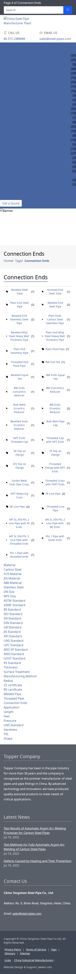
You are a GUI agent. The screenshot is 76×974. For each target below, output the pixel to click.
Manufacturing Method (20, 676)
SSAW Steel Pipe (12, 122)
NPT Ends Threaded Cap (19, 439)
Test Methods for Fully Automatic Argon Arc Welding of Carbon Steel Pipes (34, 847)
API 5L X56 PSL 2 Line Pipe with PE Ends (19, 523)
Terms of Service (36, 949)
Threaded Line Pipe (55, 508)
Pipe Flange (9, 184)
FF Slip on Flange (55, 452)
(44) (73, 69)
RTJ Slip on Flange (19, 465)
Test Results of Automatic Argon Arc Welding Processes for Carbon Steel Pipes (35, 830)
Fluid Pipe (7, 144)
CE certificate (13, 685)
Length (8, 712)
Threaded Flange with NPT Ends (55, 467)
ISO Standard (13, 614)
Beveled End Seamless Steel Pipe (19, 319)
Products (8, 51)
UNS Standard (13, 641)
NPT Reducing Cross (19, 495)
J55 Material (12, 578)
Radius (8, 681)
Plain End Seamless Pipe (19, 351)
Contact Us (9, 198)
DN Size (9, 592)
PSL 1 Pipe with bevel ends (55, 538)
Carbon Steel (13, 569)
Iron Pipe (7, 95)
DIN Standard (13, 623)
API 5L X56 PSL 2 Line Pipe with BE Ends (55, 523)
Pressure (10, 721)
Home (4, 46)
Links (8, 960)
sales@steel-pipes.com (55, 39)
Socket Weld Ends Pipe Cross (19, 482)
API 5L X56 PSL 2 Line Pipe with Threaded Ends (19, 539)
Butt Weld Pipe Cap (55, 423)
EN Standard (12, 618)
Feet (7, 716)
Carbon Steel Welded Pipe (20, 78)
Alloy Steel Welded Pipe (18, 64)
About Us (7, 193)
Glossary (10, 953)
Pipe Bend (7, 175)
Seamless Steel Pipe (15, 127)
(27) (73, 153)
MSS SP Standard (16, 649)
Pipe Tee (6, 162)
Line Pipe (6, 149)
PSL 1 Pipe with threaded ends (19, 554)
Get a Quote (10, 203)
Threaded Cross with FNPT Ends (55, 482)
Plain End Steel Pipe (19, 304)
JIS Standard (12, 632)
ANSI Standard (14, 654)
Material (9, 565)
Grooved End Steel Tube (55, 291)
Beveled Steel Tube (19, 291)
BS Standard (12, 609)
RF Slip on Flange (20, 452)
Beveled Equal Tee (19, 376)
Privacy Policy (13, 949)
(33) (73, 55)
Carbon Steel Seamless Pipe (21, 73)
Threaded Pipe (14, 698)
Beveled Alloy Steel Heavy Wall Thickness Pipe (19, 336)
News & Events (11, 189)
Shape (8, 738)
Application (11, 707)
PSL (6, 734)
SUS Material (13, 574)
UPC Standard (13, 645)
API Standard (13, 636)
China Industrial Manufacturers (33, 960)
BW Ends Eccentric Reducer (55, 408)
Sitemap (25, 953)
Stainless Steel (14, 587)
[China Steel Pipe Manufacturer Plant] (26, 22)
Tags (18, 261)
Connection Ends (37, 261)
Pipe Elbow (8, 158)
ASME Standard (14, 605)
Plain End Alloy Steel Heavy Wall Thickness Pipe (55, 336)
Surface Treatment (17, 672)
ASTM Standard (14, 601)
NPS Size (10, 596)
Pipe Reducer (10, 171)
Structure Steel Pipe (16, 131)
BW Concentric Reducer (55, 389)
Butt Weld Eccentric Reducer (19, 408)
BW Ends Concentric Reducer (19, 391)
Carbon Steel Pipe (14, 69)
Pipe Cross (8, 167)
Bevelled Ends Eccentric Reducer (19, 425)
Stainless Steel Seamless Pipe (23, 87)
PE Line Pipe (53, 493)
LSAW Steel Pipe (11, 118)
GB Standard (12, 627)
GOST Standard (14, 658)
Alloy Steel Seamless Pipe (20, 60)
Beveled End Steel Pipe (55, 304)
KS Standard (12, 663)
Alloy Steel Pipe (12, 55)
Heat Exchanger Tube (16, 140)
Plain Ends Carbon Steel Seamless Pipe (55, 319)
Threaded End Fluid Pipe (19, 363)
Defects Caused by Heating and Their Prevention (37, 861)
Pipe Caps (7, 180)
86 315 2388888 (14, 39)
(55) (73, 127)
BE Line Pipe (17, 506)
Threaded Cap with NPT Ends (55, 439)
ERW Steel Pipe (11, 113)
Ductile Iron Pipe (13, 100)
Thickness (11, 667)
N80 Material (13, 583)
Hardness (10, 730)
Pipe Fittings (10, 153)
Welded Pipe (12, 694)
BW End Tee (53, 362)
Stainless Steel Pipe (15, 82)
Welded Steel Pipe (14, 109)
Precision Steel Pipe (15, 135)
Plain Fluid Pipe (55, 349)
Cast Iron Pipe (11, 104)
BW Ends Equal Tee (55, 376)
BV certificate (13, 690)
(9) (74, 95)
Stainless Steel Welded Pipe (21, 91)
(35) (73, 82)
